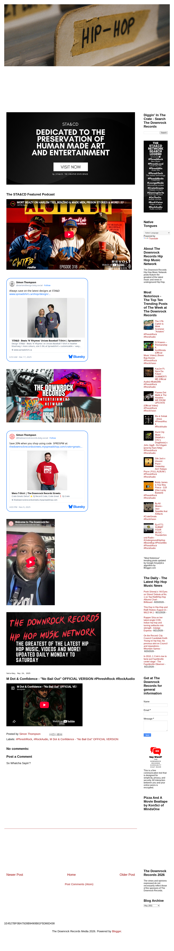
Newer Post (14, 874)
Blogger (116, 931)
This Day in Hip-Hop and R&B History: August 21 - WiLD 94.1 (156, 610)
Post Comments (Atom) (79, 884)
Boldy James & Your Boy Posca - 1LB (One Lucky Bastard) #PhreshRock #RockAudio (155, 490)
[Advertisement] (87, 87)
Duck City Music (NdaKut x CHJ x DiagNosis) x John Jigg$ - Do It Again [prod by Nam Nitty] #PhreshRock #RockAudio (155, 442)
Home (71, 874)
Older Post (127, 874)
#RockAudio (41, 739)
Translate (153, 238)
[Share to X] (56, 734)
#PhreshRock (24, 739)
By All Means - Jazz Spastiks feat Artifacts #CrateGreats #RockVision (155, 511)
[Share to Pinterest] (61, 734)
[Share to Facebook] (58, 734)
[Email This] (50, 734)
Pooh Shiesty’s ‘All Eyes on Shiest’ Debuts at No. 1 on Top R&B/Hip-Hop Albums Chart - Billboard (155, 597)
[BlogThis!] (53, 734)
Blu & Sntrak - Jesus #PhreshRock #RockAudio (161, 421)
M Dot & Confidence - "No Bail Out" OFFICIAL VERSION (84, 739)
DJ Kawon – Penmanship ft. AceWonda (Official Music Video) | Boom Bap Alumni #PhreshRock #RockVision (155, 352)
